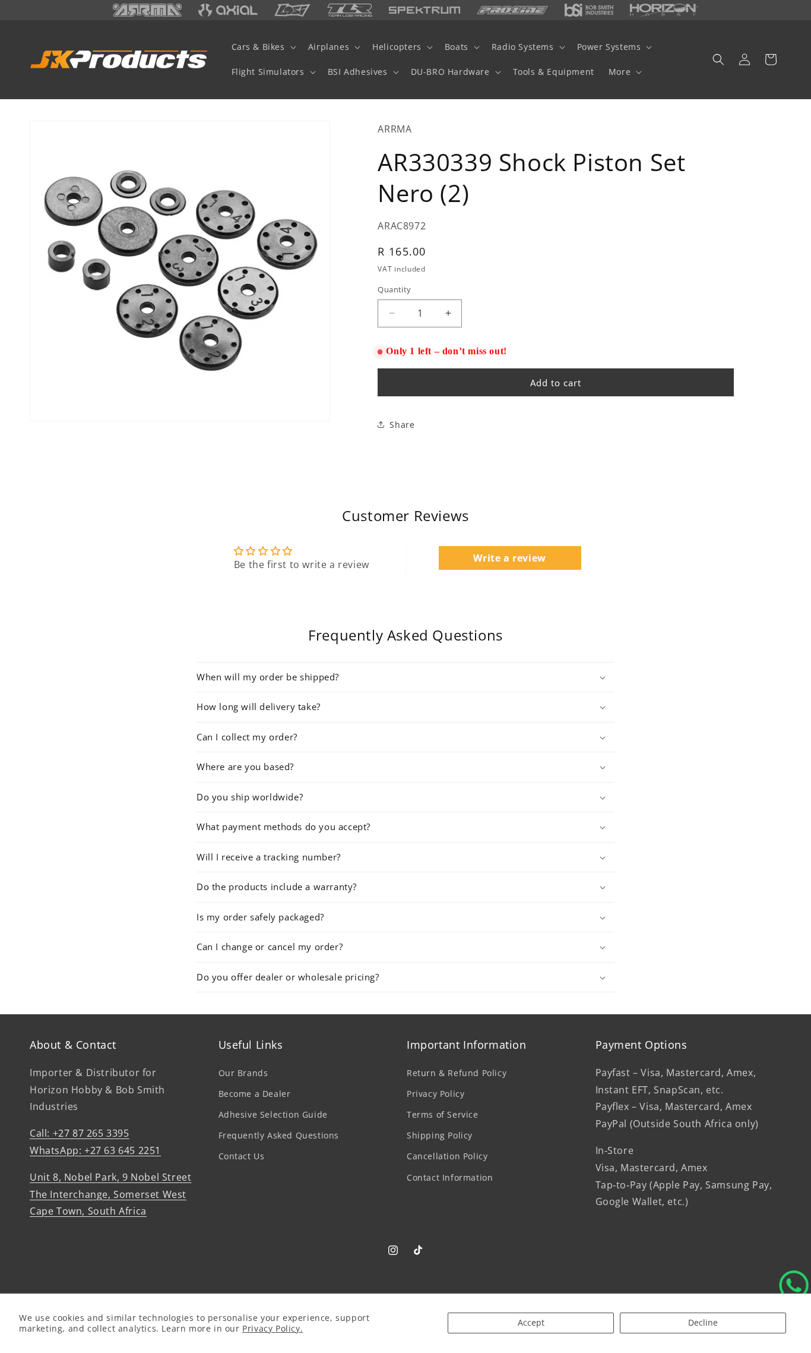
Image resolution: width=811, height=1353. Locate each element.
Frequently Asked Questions (279, 1135)
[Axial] (228, 10)
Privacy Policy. (272, 1328)
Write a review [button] (509, 557)
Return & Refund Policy (456, 1072)
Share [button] (401, 424)
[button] (262, 46)
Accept (531, 1322)
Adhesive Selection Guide (273, 1114)
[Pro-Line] (512, 10)
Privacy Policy (435, 1093)
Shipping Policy (440, 1135)
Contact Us (241, 1156)
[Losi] (292, 10)
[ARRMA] (147, 10)
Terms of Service (443, 1114)
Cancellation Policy (447, 1156)
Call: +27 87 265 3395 (79, 1133)
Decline (703, 1322)
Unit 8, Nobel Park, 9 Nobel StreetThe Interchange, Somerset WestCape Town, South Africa (110, 1194)
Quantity (394, 289)
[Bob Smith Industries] (589, 10)
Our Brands (243, 1072)
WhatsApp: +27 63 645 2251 (95, 1149)
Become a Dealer (254, 1093)
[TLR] (349, 10)
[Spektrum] (424, 10)
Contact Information (450, 1176)
